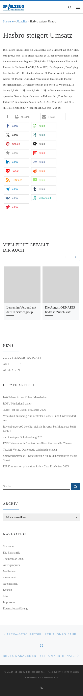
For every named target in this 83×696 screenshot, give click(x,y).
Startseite (8, 21)
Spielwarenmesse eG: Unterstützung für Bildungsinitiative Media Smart (40, 458)
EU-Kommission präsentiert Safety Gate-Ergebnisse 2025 (36, 466)
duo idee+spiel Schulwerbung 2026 (23, 437)
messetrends (10, 577)
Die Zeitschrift (11, 552)
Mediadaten (9, 571)
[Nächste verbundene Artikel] (75, 256)
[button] (7, 116)
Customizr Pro (50, 677)
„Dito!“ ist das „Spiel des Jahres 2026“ (25, 409)
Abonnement (10, 583)
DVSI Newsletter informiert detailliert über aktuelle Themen (37, 443)
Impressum (9, 602)
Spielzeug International (30, 671)
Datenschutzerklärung (15, 608)
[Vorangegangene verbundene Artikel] (65, 256)
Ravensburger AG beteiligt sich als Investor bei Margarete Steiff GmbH (39, 429)
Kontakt (7, 589)
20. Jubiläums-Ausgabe (22, 357)
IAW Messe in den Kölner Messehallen (25, 397)
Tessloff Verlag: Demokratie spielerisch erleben (30, 449)
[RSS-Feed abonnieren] (41, 688)
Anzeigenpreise (11, 565)
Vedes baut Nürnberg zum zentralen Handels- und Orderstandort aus (39, 418)
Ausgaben (11, 370)
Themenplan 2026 (13, 558)
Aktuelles (21, 21)
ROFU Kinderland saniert (17, 403)
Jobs (5, 596)
